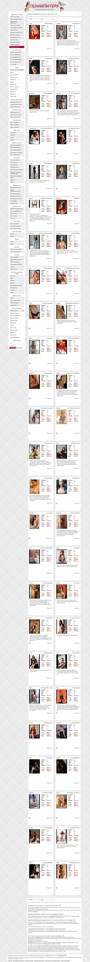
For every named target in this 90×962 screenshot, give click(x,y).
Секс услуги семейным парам (15, 176)
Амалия (31, 373)
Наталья (58, 23)
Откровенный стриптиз (16, 259)
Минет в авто (13, 213)
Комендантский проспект (73, 303)
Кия (30, 268)
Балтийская (13, 79)
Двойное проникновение (16, 169)
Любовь (31, 513)
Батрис (31, 827)
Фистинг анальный (15, 251)
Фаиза (58, 583)
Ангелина (58, 233)
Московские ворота (47, 408)
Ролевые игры (13, 287)
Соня (30, 408)
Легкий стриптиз (14, 257)
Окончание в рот (14, 223)
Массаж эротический (15, 193)
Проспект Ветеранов (47, 548)
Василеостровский (14, 315)
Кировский (12, 332)
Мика (30, 688)
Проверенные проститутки (13, 22)
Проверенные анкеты (39, 960)
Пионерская (76, 23)
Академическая (13, 77)
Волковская (13, 91)
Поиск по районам (14, 44)
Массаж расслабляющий (16, 198)
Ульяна (58, 478)
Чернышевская (76, 723)
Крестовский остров (47, 198)
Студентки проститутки (16, 104)
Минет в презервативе (15, 211)
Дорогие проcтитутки (15, 54)
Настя (30, 58)
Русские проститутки (15, 154)
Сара (30, 758)
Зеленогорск (13, 327)
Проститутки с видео (15, 25)
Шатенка (12, 139)
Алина (30, 198)
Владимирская (13, 89)
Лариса (58, 268)
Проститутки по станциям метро (52, 960)
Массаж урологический (16, 196)
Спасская (50, 338)
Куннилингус (13, 216)
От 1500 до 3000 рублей (16, 59)
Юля (30, 548)
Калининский (13, 330)
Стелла (31, 583)
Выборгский (13, 322)
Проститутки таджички (16, 150)
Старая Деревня (75, 758)
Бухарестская (13, 84)
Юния (57, 548)
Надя (30, 23)
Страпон (12, 290)
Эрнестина (32, 93)
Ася (30, 443)
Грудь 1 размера (14, 122)
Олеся (57, 58)
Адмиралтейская (14, 74)
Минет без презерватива (16, 208)
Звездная (77, 198)
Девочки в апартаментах (16, 32)
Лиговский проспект (74, 408)
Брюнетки (12, 135)
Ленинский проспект (74, 58)
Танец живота (13, 269)
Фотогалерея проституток (16, 27)
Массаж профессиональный (15, 190)
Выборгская (13, 94)
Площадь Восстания (74, 128)
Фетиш (12, 182)
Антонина (58, 198)
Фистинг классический (15, 249)
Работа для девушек (15, 42)
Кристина (58, 513)
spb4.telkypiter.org (62, 955)
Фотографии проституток (18, 960)
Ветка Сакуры (13, 201)
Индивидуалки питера (15, 19)
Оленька (58, 723)
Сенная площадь (48, 792)
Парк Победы (76, 233)
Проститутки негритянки (16, 152)
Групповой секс (14, 165)
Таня (57, 653)
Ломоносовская (75, 513)
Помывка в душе (14, 302)
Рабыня (12, 283)
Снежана (31, 233)
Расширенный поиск (15, 37)
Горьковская (13, 96)
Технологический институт (73, 268)
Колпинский (13, 334)
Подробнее (49, 48)
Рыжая (12, 137)
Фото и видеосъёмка (15, 300)
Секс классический (14, 160)
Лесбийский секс (14, 167)
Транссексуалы (14, 305)
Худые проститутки (15, 112)
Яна (57, 163)
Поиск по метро (14, 39)
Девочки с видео (29, 960)
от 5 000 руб (13, 64)
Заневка (12, 325)
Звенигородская (48, 303)
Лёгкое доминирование (16, 285)
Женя (57, 862)
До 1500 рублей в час (15, 57)
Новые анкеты (13, 30)
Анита (57, 373)
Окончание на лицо (15, 226)
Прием (12, 236)
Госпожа (12, 280)
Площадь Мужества (75, 338)
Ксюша (31, 163)
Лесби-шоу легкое (14, 262)
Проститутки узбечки (15, 147)
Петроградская (48, 93)
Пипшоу (12, 266)
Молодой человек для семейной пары (15, 172)
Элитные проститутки (15, 62)
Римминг (12, 218)
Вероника (31, 792)
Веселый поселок (14, 318)
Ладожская (49, 618)
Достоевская (49, 23)
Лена (57, 128)
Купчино (77, 548)
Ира (30, 618)
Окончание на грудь (15, 228)
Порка (11, 292)
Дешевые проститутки (15, 52)
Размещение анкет (14, 47)
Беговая (12, 82)
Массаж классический (15, 187)
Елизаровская (76, 93)
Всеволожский (13, 320)
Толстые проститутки (15, 117)
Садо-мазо (12, 275)
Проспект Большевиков (46, 233)
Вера (30, 338)
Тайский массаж (14, 203)
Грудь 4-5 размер (14, 127)
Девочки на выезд (14, 35)
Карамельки (32, 128)
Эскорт (12, 298)
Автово (12, 72)
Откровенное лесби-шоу (16, 264)
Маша (57, 792)
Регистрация (19, 347)
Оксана (58, 93)
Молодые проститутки (15, 102)
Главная (10, 960)
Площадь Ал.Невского (74, 792)
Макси (30, 862)
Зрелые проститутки (15, 106)
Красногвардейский (15, 337)
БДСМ (11, 278)
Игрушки (12, 179)
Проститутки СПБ (14, 16)
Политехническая (75, 862)
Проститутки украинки (15, 145)
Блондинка (13, 132)
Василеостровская (14, 86)
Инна (57, 618)
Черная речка (48, 373)
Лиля (30, 478)
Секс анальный (14, 162)
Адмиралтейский (14, 313)
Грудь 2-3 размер (14, 124)
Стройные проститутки (16, 114)
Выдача (12, 233)
